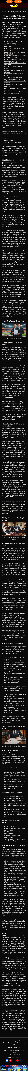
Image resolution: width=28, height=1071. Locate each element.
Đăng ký (9, 1)
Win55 (3, 11)
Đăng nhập (18, 1)
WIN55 (4, 22)
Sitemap (14, 1052)
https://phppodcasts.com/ (17, 1050)
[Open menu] (3, 6)
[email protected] (16, 1057)
